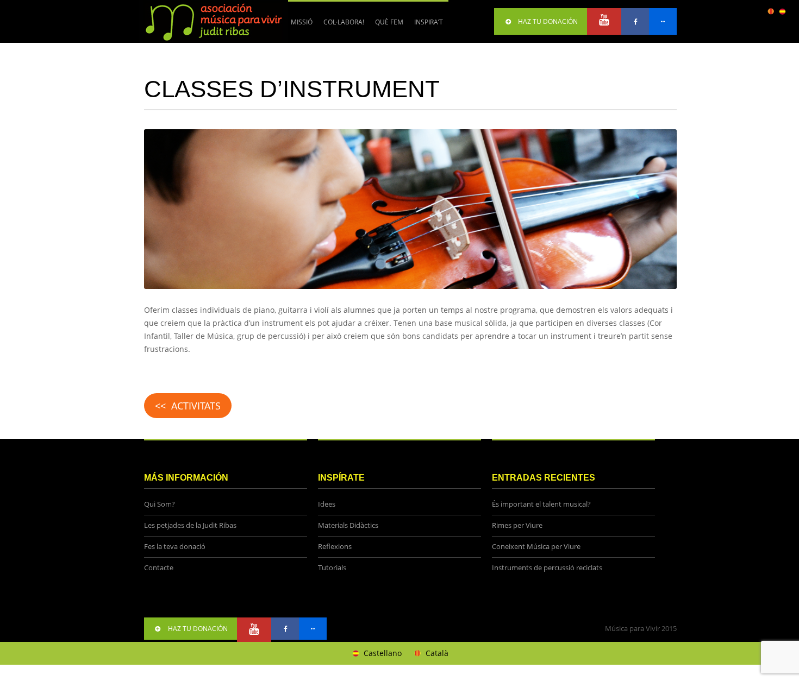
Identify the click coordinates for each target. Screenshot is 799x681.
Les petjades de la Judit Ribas (190, 525)
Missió (302, 22)
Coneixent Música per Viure (536, 546)
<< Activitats (188, 405)
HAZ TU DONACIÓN (548, 21)
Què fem (386, 26)
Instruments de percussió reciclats (547, 567)
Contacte (158, 567)
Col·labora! (341, 26)
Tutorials (332, 567)
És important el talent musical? (541, 504)
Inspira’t (428, 22)
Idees (326, 504)
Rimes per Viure (517, 525)
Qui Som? (159, 504)
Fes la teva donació (174, 546)
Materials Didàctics (348, 525)
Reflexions (335, 546)
